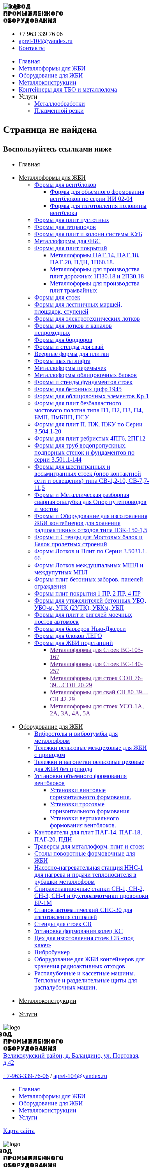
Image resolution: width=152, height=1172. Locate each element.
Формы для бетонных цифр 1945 (78, 389)
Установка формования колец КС (78, 931)
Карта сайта (19, 1130)
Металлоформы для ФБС (67, 241)
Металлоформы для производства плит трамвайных (95, 287)
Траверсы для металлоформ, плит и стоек (89, 846)
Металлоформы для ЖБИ (52, 68)
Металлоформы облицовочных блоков (85, 375)
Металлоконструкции (47, 82)
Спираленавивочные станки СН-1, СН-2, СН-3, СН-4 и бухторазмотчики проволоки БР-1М (91, 895)
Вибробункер (52, 952)
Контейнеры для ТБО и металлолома (68, 89)
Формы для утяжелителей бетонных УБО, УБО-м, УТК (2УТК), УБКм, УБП (90, 604)
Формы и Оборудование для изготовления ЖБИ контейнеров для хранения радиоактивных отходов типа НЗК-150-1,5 (90, 523)
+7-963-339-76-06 (26, 1076)
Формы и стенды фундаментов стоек (83, 382)
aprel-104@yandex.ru (45, 41)
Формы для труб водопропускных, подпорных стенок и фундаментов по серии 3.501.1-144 (84, 452)
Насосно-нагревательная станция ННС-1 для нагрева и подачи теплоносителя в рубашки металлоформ (88, 874)
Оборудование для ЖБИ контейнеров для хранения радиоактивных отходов (89, 963)
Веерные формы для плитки (71, 353)
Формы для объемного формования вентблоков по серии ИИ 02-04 (97, 195)
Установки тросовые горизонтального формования (89, 807)
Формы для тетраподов (65, 227)
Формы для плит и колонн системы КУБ (88, 234)
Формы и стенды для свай (69, 346)
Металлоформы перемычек (70, 368)
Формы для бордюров (63, 339)
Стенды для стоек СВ (63, 924)
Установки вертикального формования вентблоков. (84, 822)
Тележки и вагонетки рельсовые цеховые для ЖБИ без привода (89, 765)
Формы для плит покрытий (70, 248)
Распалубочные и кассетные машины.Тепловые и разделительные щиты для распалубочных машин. (85, 980)
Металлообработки (59, 103)
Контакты (32, 48)
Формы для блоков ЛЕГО (68, 635)
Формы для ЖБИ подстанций (73, 642)
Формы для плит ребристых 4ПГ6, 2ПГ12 (89, 438)
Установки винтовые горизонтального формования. (90, 793)
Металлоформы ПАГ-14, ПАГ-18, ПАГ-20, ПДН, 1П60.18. (95, 258)
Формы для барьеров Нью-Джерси (80, 628)
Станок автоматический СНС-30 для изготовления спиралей (83, 913)
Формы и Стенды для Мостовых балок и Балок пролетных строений (88, 540)
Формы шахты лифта (62, 361)
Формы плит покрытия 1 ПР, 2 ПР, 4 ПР (87, 593)
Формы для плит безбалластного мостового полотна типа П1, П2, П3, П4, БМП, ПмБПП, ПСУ (88, 410)
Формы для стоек (57, 297)
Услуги (28, 1014)
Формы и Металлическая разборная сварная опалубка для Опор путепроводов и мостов (90, 501)
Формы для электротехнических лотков (87, 318)
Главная (29, 61)
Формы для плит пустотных (71, 220)
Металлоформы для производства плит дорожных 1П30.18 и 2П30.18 (97, 273)
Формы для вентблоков (65, 184)
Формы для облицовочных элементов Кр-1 (91, 396)
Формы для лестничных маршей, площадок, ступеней (78, 308)
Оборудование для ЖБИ (51, 75)
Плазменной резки (59, 110)
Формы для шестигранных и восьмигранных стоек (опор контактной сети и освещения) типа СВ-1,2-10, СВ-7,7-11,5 (91, 477)
